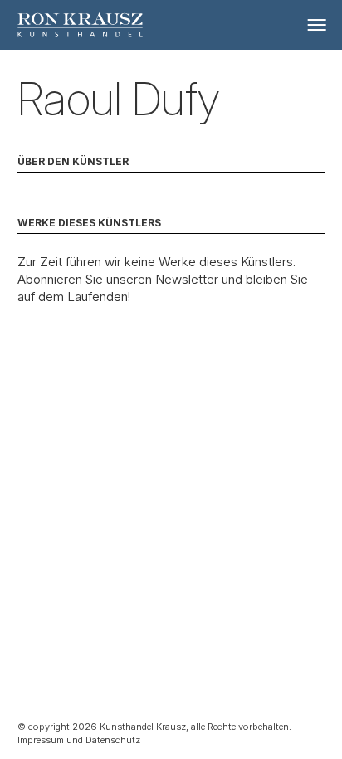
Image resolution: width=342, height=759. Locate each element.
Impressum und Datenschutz (78, 740)
